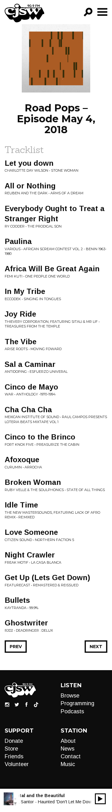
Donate (14, 741)
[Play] (100, 798)
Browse (70, 695)
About (68, 741)
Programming (77, 703)
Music (68, 764)
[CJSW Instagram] (7, 704)
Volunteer (17, 764)
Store (11, 749)
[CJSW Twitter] (16, 704)
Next (96, 646)
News (67, 749)
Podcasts (72, 711)
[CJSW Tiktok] (36, 704)
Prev (16, 646)
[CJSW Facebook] (26, 704)
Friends (14, 756)
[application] (100, 798)
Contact (71, 756)
